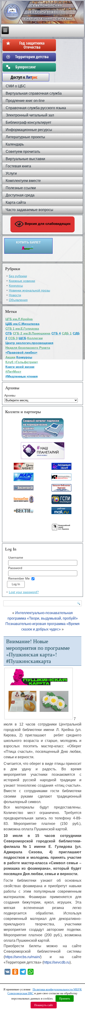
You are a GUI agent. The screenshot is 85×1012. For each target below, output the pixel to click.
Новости (15, 295)
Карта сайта (16, 202)
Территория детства (32, 56)
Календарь (15, 144)
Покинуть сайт (43, 1005)
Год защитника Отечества (31, 45)
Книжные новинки (22, 281)
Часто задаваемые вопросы (29, 210)
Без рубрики (18, 276)
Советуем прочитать (23, 151)
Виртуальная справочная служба (34, 93)
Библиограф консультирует (28, 122)
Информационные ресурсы (29, 130)
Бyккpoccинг (31, 67)
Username (15, 557)
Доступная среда (20, 195)
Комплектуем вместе (23, 181)
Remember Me (19, 578)
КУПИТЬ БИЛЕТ (28, 242)
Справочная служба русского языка (36, 108)
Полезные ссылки (21, 188)
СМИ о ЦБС (16, 86)
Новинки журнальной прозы (29, 290)
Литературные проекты (25, 137)
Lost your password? (24, 592)
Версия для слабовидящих (47, 224)
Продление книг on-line (25, 101)
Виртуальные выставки (25, 159)
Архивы (9, 395)
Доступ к (21, 77)
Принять (64, 998)
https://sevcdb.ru (57, 962)
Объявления (18, 300)
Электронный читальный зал (30, 115)
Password (15, 568)
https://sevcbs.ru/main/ (22, 957)
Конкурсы (16, 285)
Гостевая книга (18, 166)
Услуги (11, 173)
